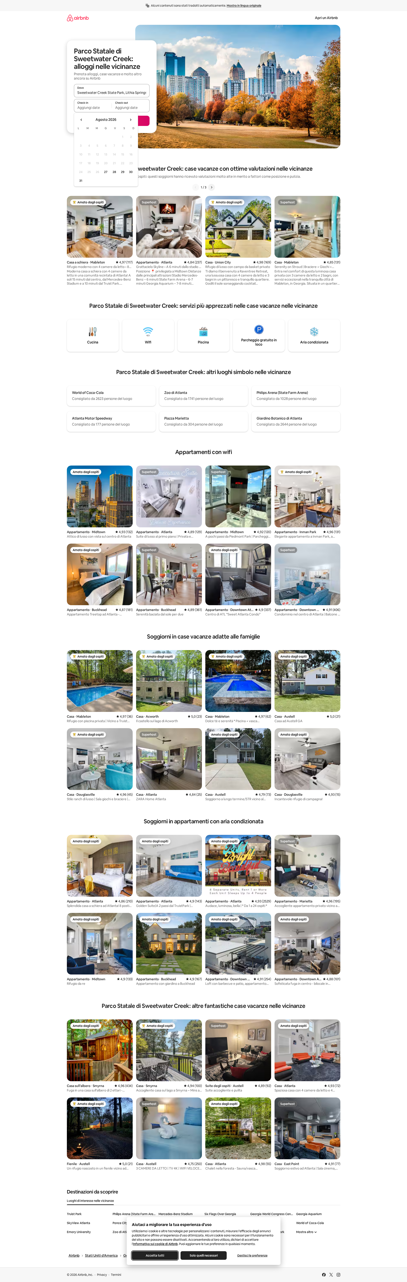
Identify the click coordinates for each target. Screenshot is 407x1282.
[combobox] (111, 92)
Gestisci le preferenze (252, 1255)
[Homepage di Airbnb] (78, 18)
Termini (116, 1275)
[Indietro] (195, 187)
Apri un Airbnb (326, 18)
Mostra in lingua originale (244, 5)
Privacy (102, 1275)
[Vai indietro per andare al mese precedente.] (81, 119)
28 (114, 172)
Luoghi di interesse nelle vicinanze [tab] (90, 1201)
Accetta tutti (155, 1255)
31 (80, 181)
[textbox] (92, 107)
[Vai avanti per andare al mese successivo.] (130, 119)
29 (122, 172)
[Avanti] (211, 187)
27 (105, 172)
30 (131, 172)
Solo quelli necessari (203, 1255)
